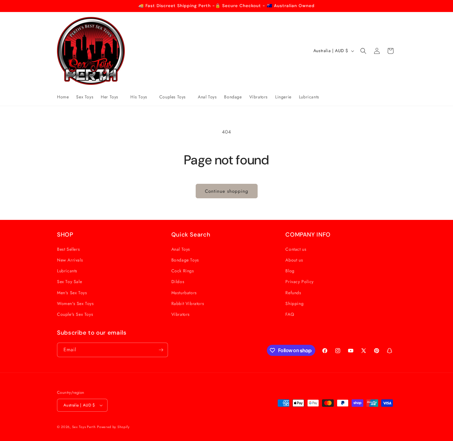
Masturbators (184, 293)
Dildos (178, 281)
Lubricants (67, 271)
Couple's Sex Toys (75, 314)
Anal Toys (180, 249)
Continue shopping (226, 191)
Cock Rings (182, 271)
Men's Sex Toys (72, 293)
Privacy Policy (299, 281)
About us (294, 260)
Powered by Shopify (113, 426)
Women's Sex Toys (75, 303)
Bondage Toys (185, 260)
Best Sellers (68, 249)
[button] (112, 96)
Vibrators (180, 314)
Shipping (294, 303)
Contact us (295, 249)
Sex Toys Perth (84, 426)
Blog (289, 271)
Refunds (293, 293)
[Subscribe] (161, 350)
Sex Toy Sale (69, 281)
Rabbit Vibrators (187, 303)
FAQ (289, 314)
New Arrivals (70, 260)
